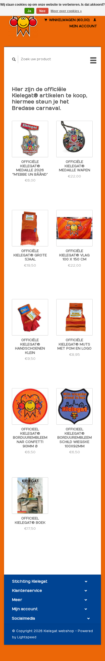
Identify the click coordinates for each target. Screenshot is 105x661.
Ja (29, 11)
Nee (42, 11)
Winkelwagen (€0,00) (69, 20)
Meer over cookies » (66, 11)
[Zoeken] (14, 59)
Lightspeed (26, 637)
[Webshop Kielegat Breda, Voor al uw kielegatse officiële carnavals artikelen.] (23, 23)
